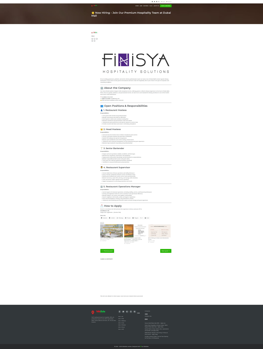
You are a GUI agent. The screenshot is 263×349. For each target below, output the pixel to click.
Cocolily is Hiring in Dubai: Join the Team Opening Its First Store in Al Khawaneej (156, 337)
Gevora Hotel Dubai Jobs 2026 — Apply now (155, 323)
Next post (164, 251)
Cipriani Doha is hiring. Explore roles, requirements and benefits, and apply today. (157, 329)
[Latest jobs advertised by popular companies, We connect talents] (94, 5)
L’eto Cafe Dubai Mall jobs (106, 238)
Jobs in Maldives (122, 320)
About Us (156, 5)
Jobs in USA (121, 318)
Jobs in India (121, 322)
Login (163, 1)
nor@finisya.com (115, 98)
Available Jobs (148, 316)
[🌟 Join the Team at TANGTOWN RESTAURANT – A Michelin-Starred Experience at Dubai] (135, 230)
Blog (151, 5)
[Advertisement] (135, 41)
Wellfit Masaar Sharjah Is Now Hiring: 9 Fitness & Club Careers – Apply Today (156, 333)
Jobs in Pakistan (122, 324)
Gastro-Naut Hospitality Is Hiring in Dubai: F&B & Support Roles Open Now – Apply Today (156, 326)
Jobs (141, 5)
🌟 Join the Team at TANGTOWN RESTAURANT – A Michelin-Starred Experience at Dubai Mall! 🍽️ (133, 239)
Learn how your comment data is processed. (132, 296)
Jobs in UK (120, 316)
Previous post (108, 251)
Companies (147, 311)
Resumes (146, 5)
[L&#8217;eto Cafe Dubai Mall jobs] (111, 230)
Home (137, 5)
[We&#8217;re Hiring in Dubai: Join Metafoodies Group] (159, 230)
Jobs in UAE (121, 329)
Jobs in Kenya (121, 327)
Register (169, 1)
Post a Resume (165, 5)
